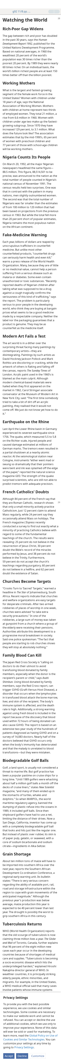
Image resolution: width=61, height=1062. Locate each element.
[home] (5, 4)
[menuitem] (5, 4)
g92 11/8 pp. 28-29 (22, 11)
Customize (37, 1056)
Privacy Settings (24, 1047)
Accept (9, 1056)
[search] (57, 4)
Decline (22, 1056)
